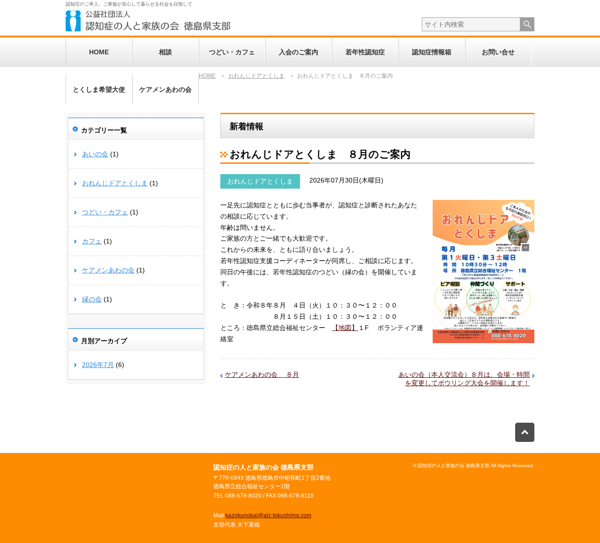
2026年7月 (98, 364)
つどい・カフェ (232, 52)
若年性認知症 (365, 52)
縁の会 (92, 299)
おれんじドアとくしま (260, 181)
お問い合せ (498, 52)
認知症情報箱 (431, 52)
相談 (165, 52)
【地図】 (345, 327)
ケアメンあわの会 (165, 89)
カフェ (92, 241)
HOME (99, 52)
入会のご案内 (298, 52)
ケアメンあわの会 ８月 (262, 374)
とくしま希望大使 (99, 89)
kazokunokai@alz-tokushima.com (268, 515)
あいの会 (95, 154)
